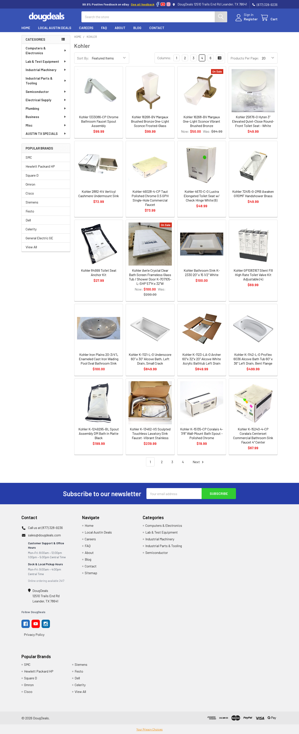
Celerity (31, 229)
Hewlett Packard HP (40, 166)
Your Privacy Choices (149, 729)
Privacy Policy (34, 634)
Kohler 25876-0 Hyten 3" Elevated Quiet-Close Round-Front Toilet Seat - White (253, 121)
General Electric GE (39, 238)
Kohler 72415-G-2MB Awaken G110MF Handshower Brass (253, 193)
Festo (30, 211)
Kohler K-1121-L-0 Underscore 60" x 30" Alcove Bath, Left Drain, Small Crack (150, 358)
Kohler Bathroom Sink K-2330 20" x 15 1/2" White (202, 272)
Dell (28, 220)
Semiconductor (37, 92)
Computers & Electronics (36, 50)
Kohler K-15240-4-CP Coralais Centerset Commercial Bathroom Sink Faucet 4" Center (253, 435)
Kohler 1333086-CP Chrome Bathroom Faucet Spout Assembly (98, 121)
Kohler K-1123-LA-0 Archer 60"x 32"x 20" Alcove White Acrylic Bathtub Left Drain (201, 358)
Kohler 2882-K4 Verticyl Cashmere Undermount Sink (98, 193)
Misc (29, 125)
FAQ (104, 28)
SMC (29, 157)
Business (32, 117)
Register (251, 19)
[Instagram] (168, 4)
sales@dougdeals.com (44, 535)
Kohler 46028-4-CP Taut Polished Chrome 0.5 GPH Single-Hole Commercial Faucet (150, 198)
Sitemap (91, 573)
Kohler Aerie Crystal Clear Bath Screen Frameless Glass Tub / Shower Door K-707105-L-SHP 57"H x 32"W (150, 276)
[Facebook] (158, 4)
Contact (156, 28)
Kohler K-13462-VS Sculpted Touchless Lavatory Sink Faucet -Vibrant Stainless (150, 433)
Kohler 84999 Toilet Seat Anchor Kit (98, 272)
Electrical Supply (38, 100)
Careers (86, 28)
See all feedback (142, 4)
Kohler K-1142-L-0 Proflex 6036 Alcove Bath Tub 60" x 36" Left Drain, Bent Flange (253, 358)
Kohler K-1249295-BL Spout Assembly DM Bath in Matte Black (98, 433)
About (120, 28)
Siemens (32, 202)
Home (25, 28)
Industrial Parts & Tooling (39, 80)
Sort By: (83, 58)
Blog (137, 28)
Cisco (30, 193)
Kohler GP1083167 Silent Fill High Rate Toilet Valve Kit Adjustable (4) (253, 274)
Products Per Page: (244, 58)
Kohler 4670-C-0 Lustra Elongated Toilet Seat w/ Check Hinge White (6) (202, 195)
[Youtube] (36, 624)
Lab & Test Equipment (42, 61)
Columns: (164, 58)
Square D (32, 175)
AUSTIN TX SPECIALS (42, 134)
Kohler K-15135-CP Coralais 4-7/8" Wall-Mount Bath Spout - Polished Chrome (201, 433)
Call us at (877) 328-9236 (45, 527)
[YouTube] (163, 4)
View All (31, 247)
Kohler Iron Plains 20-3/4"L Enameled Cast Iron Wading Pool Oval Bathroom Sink (98, 358)
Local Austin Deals (54, 28)
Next (197, 462)
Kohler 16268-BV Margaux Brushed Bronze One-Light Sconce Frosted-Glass (150, 121)
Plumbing (32, 108)
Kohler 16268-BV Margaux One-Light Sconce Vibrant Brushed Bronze (201, 121)
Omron (30, 184)
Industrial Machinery (41, 70)
